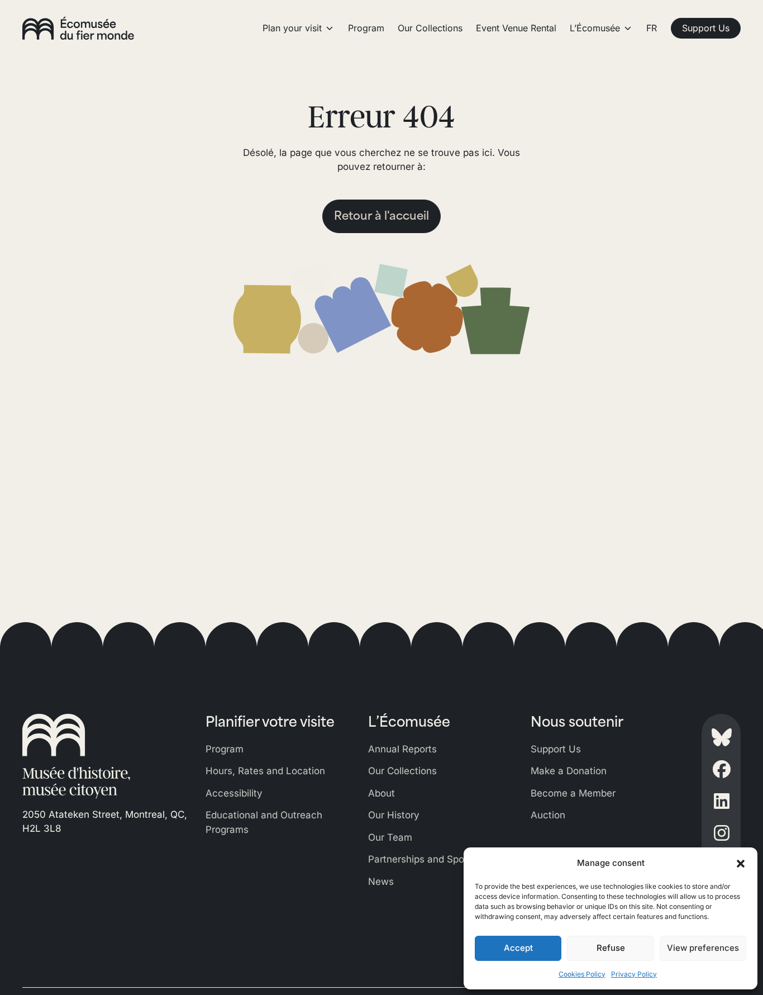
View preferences (703, 947)
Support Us (556, 749)
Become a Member (573, 793)
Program (225, 749)
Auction (548, 815)
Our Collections (402, 770)
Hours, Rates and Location (265, 770)
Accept (518, 947)
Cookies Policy (582, 974)
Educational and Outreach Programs (264, 822)
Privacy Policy (634, 974)
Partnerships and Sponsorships (437, 859)
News (381, 881)
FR (651, 28)
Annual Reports (402, 749)
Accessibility (234, 793)
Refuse (611, 947)
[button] (740, 863)
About (381, 793)
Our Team (390, 837)
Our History (393, 815)
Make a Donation (569, 770)
